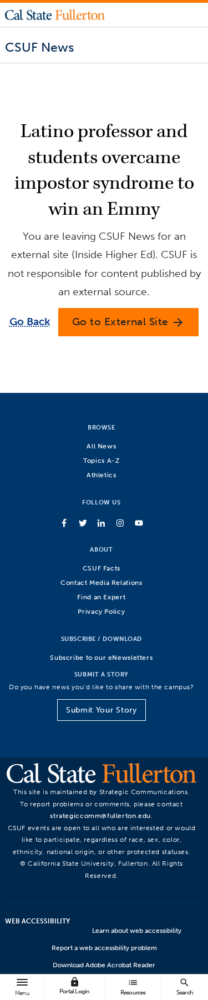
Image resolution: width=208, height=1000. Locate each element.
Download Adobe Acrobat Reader (104, 965)
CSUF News (39, 47)
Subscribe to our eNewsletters (101, 657)
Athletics (101, 475)
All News (101, 446)
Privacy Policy (101, 611)
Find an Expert (101, 597)
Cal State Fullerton (55, 14)
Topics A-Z (101, 460)
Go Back (29, 321)
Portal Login (74, 986)
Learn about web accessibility (136, 930)
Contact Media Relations (101, 582)
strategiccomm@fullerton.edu (100, 815)
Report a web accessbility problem (104, 948)
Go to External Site (128, 322)
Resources (133, 986)
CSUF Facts (101, 568)
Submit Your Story (101, 710)
